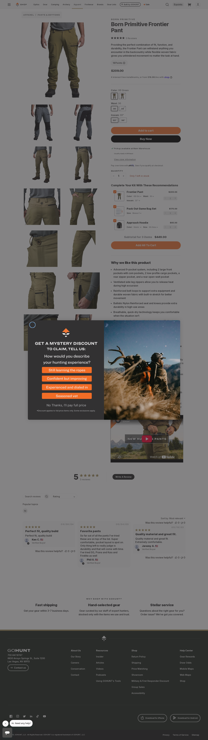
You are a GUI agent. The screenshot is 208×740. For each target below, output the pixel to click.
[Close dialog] (32, 325)
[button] (66, 371)
